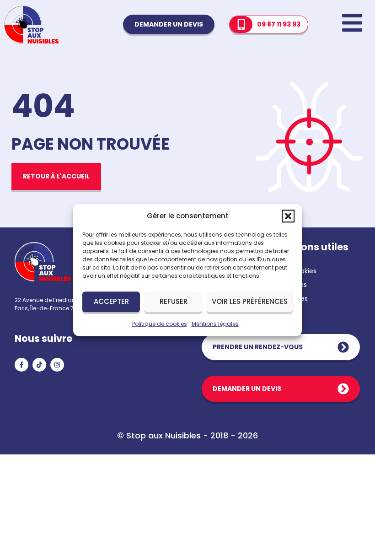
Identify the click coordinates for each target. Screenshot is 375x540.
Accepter (111, 301)
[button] (288, 216)
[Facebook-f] (21, 365)
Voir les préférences (250, 301)
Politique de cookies (159, 324)
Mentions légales (215, 324)
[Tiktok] (39, 365)
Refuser (174, 301)
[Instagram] (57, 365)
